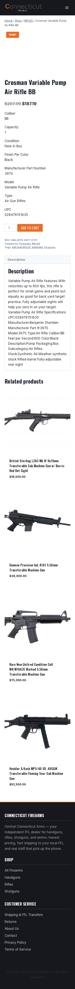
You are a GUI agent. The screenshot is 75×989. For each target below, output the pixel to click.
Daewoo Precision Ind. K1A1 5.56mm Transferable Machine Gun (33, 567)
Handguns (12, 877)
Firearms (25, 243)
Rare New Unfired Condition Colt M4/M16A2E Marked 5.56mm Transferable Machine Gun (31, 669)
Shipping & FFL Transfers (24, 915)
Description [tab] (16, 259)
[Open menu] (66, 8)
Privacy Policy (15, 942)
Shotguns (12, 891)
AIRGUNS (37, 247)
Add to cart (30, 227)
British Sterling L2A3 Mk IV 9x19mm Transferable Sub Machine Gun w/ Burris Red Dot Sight (36, 465)
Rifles (9, 884)
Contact (11, 935)
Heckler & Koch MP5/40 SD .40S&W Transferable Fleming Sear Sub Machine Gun (36, 773)
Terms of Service (18, 949)
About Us (12, 929)
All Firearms (14, 870)
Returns (11, 922)
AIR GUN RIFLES (21, 247)
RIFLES (36, 243)
